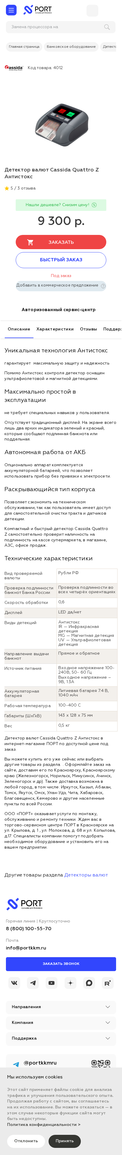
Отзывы (88, 329)
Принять (65, 1141)
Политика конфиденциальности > (44, 1125)
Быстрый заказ (61, 260)
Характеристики (55, 329)
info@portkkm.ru (26, 948)
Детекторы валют (86, 875)
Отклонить (26, 1141)
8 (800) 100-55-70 (29, 929)
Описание (19, 329)
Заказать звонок (61, 964)
